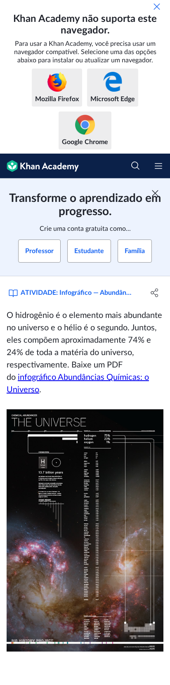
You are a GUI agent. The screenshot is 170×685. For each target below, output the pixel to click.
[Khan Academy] (39, 166)
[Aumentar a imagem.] (85, 530)
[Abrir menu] (158, 166)
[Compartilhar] (154, 292)
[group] (85, 480)
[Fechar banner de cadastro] (155, 193)
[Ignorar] (156, 6)
